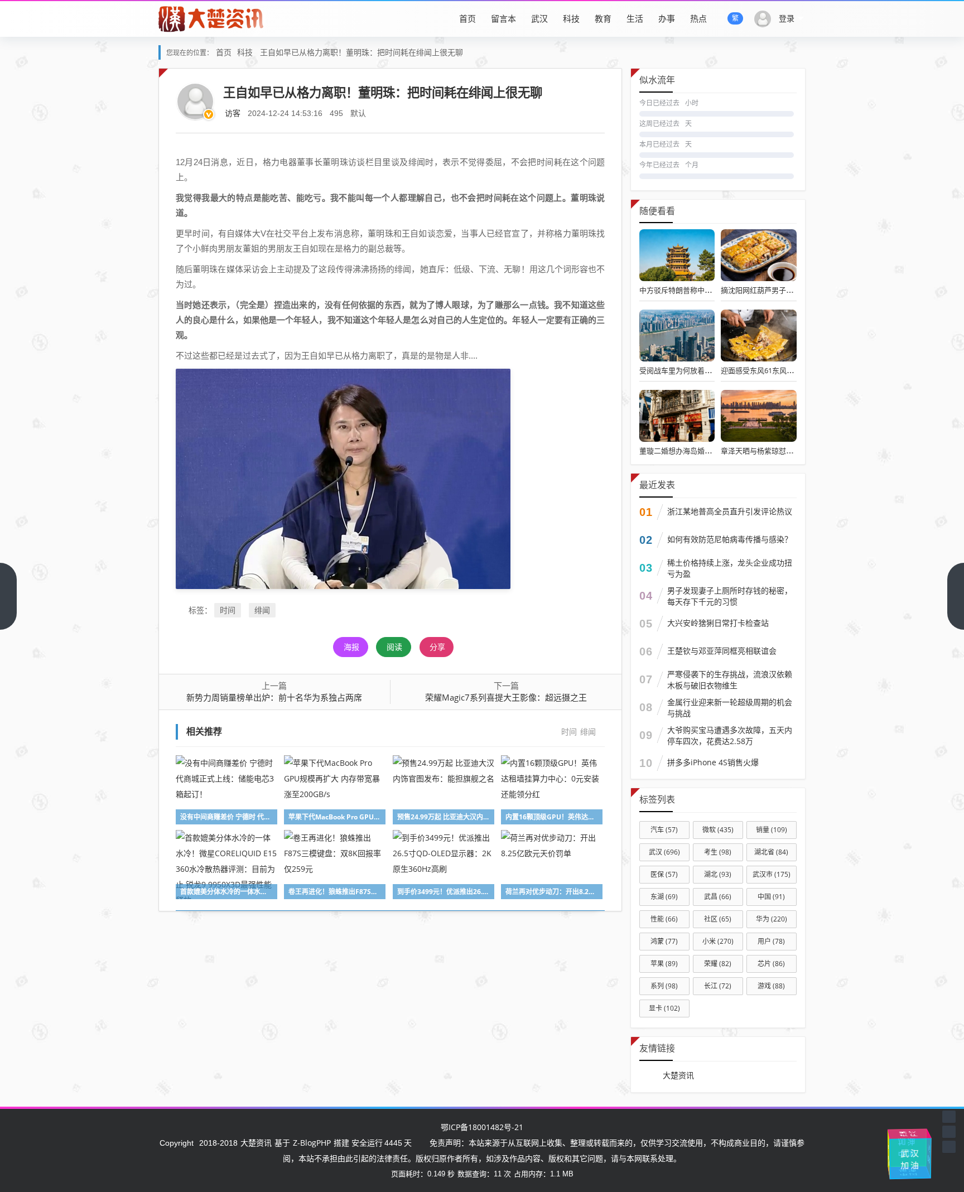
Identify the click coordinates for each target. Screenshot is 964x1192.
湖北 (717, 874)
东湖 (664, 896)
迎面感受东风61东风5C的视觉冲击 (776, 370)
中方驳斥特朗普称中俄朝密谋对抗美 (697, 290)
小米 (718, 941)
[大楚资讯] (212, 18)
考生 (717, 852)
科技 (571, 18)
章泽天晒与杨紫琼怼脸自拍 (764, 451)
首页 (467, 18)
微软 (718, 829)
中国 (771, 896)
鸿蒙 (664, 941)
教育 (603, 18)
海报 (351, 646)
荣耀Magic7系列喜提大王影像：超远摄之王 (506, 697)
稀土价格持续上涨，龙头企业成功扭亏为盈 (729, 568)
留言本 (503, 18)
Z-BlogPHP (312, 1142)
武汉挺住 (908, 1134)
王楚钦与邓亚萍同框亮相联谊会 (722, 650)
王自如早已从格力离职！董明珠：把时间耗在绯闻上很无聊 (361, 52)
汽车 (664, 829)
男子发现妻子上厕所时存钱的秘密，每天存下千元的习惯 (729, 596)
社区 (717, 919)
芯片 (771, 963)
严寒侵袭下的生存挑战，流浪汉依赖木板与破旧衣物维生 (729, 680)
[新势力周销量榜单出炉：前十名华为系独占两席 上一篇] (8, 596)
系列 (664, 986)
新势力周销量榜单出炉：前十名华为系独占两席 (274, 697)
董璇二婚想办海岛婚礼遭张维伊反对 (697, 451)
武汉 (539, 18)
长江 (717, 986)
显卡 (664, 1008)
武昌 (717, 896)
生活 (634, 18)
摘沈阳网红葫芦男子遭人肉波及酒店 (779, 290)
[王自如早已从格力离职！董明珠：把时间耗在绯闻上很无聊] (343, 477)
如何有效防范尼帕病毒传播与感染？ (729, 539)
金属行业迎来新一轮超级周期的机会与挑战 (729, 707)
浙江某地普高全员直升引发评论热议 (729, 511)
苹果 (664, 963)
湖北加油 (928, 1152)
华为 (771, 919)
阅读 (394, 646)
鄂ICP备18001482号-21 (482, 1127)
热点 (698, 18)
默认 (358, 113)
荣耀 (717, 963)
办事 (666, 18)
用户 (771, 941)
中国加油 (904, 1147)
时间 (227, 610)
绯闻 (262, 610)
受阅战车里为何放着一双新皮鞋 (690, 370)
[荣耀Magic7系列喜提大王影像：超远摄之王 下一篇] (955, 596)
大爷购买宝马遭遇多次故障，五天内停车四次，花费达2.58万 (729, 735)
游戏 (771, 986)
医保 (664, 874)
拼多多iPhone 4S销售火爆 (713, 762)
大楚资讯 (678, 1075)
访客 (232, 113)
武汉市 (772, 874)
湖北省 (771, 852)
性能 (664, 919)
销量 (771, 829)
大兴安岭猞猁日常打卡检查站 (718, 622)
